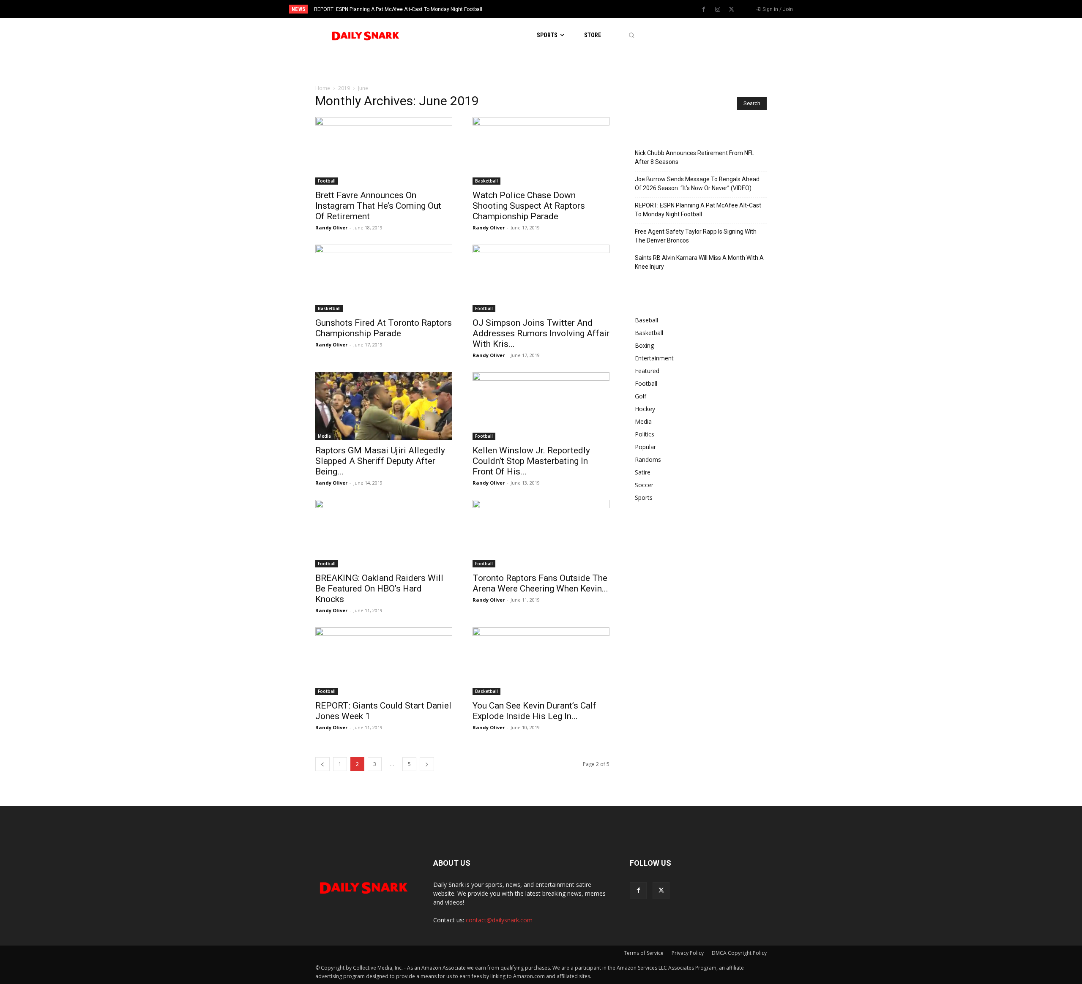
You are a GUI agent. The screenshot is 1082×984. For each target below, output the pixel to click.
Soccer (644, 485)
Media (324, 436)
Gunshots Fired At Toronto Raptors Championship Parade (383, 328)
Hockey (645, 409)
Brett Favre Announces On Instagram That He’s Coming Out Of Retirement (378, 205)
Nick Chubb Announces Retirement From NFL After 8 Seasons (694, 157)
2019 (344, 88)
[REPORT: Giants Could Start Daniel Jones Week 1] (383, 661)
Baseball (646, 320)
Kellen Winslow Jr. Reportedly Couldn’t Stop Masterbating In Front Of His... (531, 461)
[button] (631, 35)
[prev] (555, 9)
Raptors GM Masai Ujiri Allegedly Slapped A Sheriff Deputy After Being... (380, 461)
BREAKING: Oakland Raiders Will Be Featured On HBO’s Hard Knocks (379, 588)
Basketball (486, 181)
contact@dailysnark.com (499, 920)
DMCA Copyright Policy (739, 953)
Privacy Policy (688, 953)
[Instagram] (718, 10)
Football (327, 181)
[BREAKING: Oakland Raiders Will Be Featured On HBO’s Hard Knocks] (383, 533)
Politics (644, 434)
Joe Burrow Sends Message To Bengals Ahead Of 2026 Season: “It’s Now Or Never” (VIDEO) (697, 183)
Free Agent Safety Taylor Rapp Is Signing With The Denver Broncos (696, 236)
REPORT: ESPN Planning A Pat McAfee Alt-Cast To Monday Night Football (398, 9)
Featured (647, 371)
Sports (644, 497)
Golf (640, 396)
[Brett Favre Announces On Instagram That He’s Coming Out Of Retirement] (383, 151)
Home (322, 88)
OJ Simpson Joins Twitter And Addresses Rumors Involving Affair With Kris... (541, 333)
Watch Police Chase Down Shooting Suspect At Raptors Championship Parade (529, 205)
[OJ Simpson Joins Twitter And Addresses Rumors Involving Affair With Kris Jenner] (541, 278)
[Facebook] (704, 10)
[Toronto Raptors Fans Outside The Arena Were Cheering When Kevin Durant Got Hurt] (541, 533)
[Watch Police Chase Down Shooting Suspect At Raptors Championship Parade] (541, 151)
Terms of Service (644, 953)
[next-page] (427, 764)
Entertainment (654, 358)
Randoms (648, 459)
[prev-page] (322, 764)
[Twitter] (732, 10)
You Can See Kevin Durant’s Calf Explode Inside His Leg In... (534, 711)
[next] (569, 9)
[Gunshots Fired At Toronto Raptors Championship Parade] (383, 278)
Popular (645, 447)
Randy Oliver (331, 227)
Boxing (644, 345)
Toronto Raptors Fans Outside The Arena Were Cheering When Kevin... (540, 583)
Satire (642, 472)
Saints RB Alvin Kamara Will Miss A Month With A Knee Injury (699, 262)
